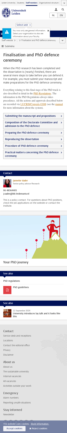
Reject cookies (39, 428)
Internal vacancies (12, 376)
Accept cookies (14, 428)
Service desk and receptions (17, 335)
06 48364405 (10, 190)
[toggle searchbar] (62, 9)
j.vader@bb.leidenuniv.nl (16, 193)
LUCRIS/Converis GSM (33, 104)
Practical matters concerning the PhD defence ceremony (32, 154)
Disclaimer (8, 354)
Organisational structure (49, 3)
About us (7, 366)
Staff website (7, 40)
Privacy (6, 350)
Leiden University (8, 3)
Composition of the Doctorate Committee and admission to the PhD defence (31, 124)
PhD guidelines (21, 287)
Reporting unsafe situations (17, 402)
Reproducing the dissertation (22, 139)
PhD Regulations (42, 93)
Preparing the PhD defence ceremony (27, 132)
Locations (8, 340)
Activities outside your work (17, 385)
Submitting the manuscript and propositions (30, 116)
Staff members (31, 3)
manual (59, 104)
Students (20, 3)
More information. (40, 424)
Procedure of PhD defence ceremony (26, 146)
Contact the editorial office (16, 345)
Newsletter (8, 414)
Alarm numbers (11, 397)
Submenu (9, 46)
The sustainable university (16, 371)
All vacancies (9, 381)
